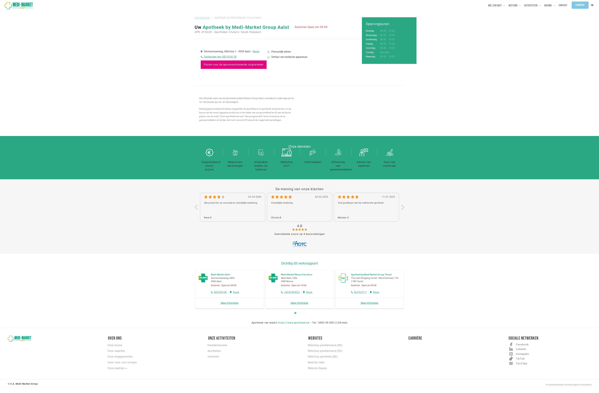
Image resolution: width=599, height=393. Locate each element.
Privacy (549, 384)
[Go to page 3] (304, 313)
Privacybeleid (585, 384)
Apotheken (214, 350)
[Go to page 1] (295, 313)
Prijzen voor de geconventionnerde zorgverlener (233, 64)
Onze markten (115, 368)
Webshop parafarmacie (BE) (325, 345)
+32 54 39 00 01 (292, 292)
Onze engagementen (120, 356)
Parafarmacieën (217, 345)
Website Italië (316, 362)
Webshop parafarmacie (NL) (325, 350)
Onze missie (114, 345)
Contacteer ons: (213, 56)
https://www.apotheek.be (293, 322)
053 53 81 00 (220, 292)
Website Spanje (317, 368)
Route (256, 51)
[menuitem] (592, 5)
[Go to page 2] (300, 313)
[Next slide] (402, 207)
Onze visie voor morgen (122, 362)
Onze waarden (116, 350)
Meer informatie (229, 303)
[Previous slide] (196, 207)
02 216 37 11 (360, 292)
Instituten (213, 356)
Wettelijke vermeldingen (565, 384)
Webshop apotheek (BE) (323, 356)
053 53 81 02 (229, 56)
